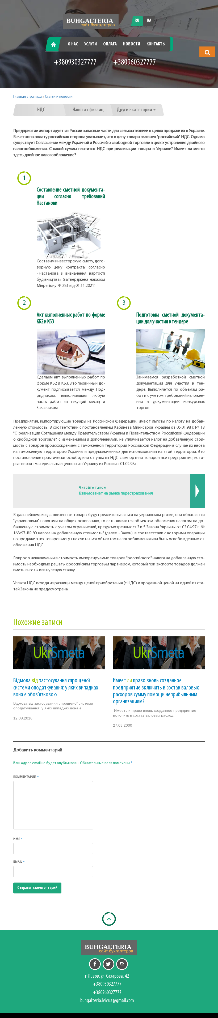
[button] (207, 52)
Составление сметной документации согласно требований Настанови (71, 196)
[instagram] (122, 964)
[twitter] (108, 964)
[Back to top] (109, 919)
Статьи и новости (59, 97)
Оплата (110, 44)
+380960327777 (134, 62)
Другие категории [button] (135, 110)
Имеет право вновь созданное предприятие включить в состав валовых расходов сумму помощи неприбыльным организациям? (156, 691)
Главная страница (27, 97)
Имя (18, 839)
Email (19, 861)
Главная (55, 44)
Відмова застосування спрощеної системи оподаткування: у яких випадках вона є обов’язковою (55, 688)
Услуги (90, 44)
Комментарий (26, 776)
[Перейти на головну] (91, 21)
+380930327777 (75, 62)
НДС (41, 110)
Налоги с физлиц (88, 110)
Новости (131, 44)
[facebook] (95, 964)
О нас (73, 44)
